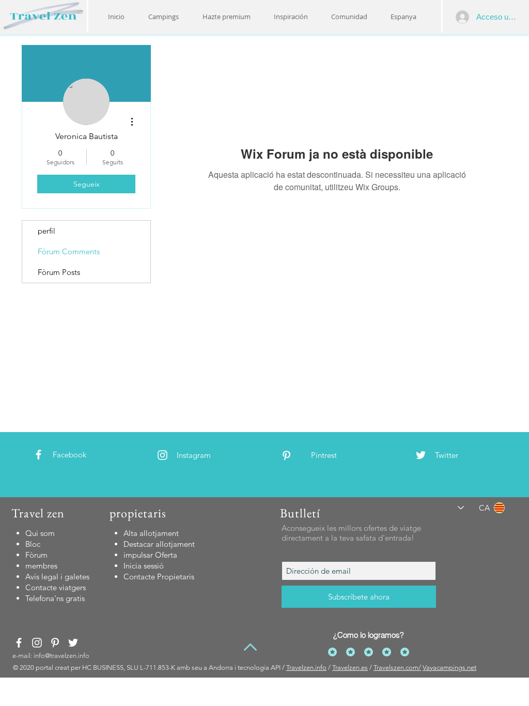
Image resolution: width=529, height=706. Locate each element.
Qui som (40, 533)
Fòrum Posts (59, 272)
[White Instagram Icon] (162, 455)
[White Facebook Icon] (38, 454)
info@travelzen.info (61, 655)
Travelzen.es (350, 667)
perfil (46, 231)
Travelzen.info (306, 667)
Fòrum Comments (69, 251)
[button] (290, 16)
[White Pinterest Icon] (286, 455)
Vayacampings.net (449, 667)
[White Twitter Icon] (420, 455)
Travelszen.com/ (397, 667)
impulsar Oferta (150, 555)
